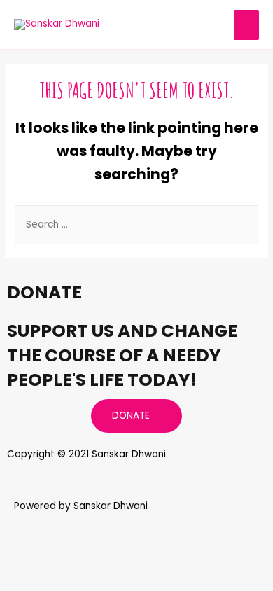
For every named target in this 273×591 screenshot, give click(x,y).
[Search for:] (136, 224)
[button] (136, 416)
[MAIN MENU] (247, 25)
